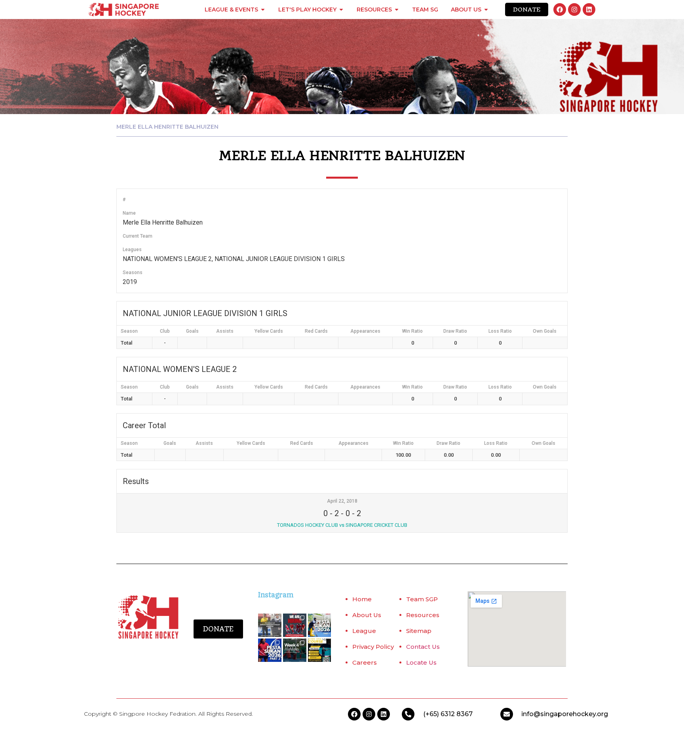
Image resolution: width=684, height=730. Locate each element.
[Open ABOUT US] (486, 9)
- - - (342, 513)
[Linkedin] (589, 9)
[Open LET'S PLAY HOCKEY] (341, 9)
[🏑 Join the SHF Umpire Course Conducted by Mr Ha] (319, 650)
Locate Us (421, 662)
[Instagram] (574, 9)
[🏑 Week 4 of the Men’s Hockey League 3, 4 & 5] (294, 650)
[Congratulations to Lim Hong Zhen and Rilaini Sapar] (269, 625)
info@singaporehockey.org (564, 714)
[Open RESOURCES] (396, 9)
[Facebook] (559, 9)
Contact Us (423, 646)
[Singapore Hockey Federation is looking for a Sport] (294, 625)
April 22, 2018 (342, 501)
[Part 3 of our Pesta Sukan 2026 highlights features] (269, 650)
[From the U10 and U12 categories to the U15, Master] (319, 625)
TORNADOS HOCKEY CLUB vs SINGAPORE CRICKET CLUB (342, 525)
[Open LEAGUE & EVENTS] (263, 9)
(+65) (432, 714)
